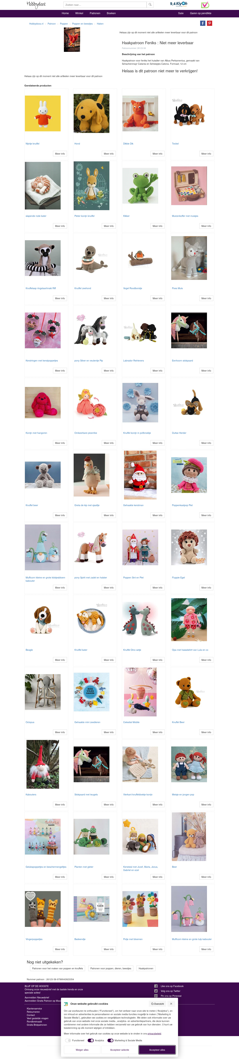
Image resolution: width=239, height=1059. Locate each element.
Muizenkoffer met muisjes (185, 215)
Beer (174, 866)
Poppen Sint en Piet (133, 577)
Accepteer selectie (119, 1049)
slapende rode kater (36, 215)
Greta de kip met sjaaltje (87, 505)
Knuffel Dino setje (132, 649)
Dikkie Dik (128, 143)
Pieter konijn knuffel (84, 215)
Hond (77, 143)
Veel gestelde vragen (37, 1018)
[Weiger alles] (171, 1004)
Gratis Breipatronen (37, 1024)
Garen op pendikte (200, 13)
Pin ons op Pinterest (171, 995)
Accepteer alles (157, 1049)
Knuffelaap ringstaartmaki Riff (41, 288)
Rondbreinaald (34, 1021)
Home (65, 13)
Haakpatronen (146, 968)
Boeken (111, 13)
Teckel (175, 143)
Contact (31, 1015)
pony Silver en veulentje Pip (88, 360)
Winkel (79, 13)
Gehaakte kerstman (133, 505)
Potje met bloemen (133, 939)
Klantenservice (34, 1008)
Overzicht (159, 1003)
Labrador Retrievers (133, 360)
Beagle (29, 649)
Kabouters (31, 794)
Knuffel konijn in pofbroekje (137, 432)
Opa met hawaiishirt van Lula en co (190, 649)
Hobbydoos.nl (36, 23)
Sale (181, 13)
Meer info (60, 153)
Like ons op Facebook (172, 986)
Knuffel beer (32, 505)
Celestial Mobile (131, 722)
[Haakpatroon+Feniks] (202, 23)
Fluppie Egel (178, 577)
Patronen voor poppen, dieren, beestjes (110, 968)
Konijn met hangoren (36, 432)
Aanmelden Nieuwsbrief (37, 997)
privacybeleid (154, 1033)
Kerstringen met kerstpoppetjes (42, 360)
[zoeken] (150, 5)
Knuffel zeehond (82, 288)
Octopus (30, 722)
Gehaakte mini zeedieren (87, 722)
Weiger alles (82, 1049)
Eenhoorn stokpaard (182, 360)
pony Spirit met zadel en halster (90, 577)
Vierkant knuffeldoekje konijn (138, 794)
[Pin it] (208, 23)
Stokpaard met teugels (86, 794)
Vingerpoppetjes (34, 939)
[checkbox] (74, 1040)
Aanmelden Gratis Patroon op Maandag (45, 1000)
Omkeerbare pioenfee (85, 432)
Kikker (126, 215)
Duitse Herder (179, 432)
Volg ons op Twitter (170, 991)
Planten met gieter (83, 866)
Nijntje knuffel (32, 143)
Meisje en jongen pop (183, 794)
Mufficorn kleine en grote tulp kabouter (192, 939)
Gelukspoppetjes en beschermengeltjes (46, 866)
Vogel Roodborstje (132, 288)
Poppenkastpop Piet (182, 505)
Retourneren (33, 1011)
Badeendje (80, 939)
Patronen (95, 13)
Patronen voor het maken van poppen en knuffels (57, 968)
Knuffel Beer (178, 722)
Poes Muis (177, 288)
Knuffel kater (80, 649)
